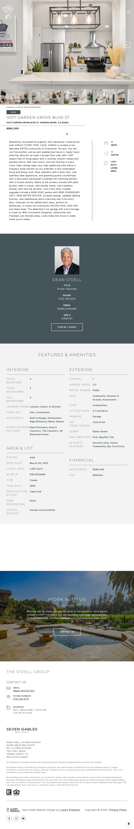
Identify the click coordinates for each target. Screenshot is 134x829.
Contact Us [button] (67, 632)
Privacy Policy (118, 810)
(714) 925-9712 (21, 699)
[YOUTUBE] (23, 818)
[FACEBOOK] (9, 818)
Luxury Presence (70, 810)
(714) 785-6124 (67, 298)
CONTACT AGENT (67, 327)
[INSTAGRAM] (16, 818)
